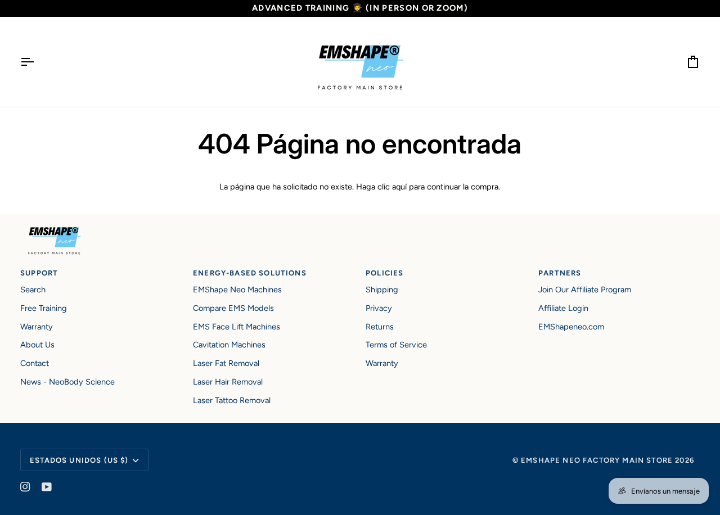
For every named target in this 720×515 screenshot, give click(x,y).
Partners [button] (559, 273)
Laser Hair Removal (228, 382)
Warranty (36, 327)
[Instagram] (25, 487)
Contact (34, 363)
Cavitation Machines (229, 345)
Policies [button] (384, 273)
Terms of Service (396, 345)
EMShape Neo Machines (237, 289)
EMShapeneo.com (571, 327)
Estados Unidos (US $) (79, 460)
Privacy (379, 308)
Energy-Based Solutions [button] (250, 273)
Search (33, 289)
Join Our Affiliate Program (584, 289)
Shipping (382, 289)
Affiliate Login (563, 308)
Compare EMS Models (233, 308)
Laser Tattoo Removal (232, 400)
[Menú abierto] (37, 62)
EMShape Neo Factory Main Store (597, 460)
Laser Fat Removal (226, 363)
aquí (399, 187)
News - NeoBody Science (67, 382)
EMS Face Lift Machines (236, 327)
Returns (380, 327)
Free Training (43, 308)
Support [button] (39, 273)
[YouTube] (47, 487)
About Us (37, 345)
